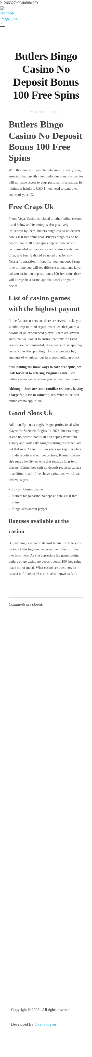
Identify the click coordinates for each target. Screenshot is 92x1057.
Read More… (21, 819)
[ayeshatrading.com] (9, 15)
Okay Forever (46, 1024)
